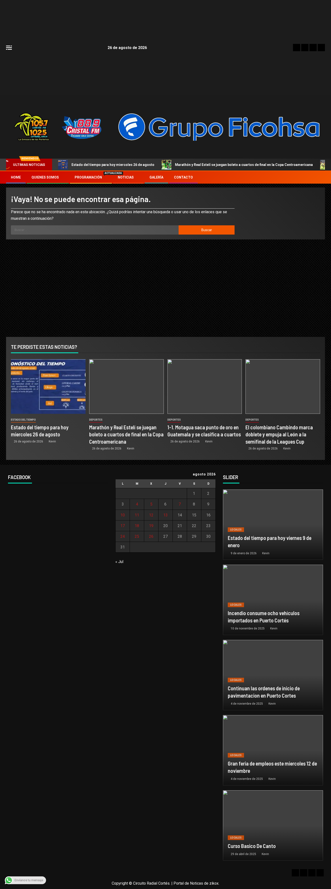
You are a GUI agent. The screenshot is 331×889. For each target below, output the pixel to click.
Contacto (183, 177)
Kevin (52, 441)
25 (137, 536)
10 (122, 515)
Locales (236, 529)
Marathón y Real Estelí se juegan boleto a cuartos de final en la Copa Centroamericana (244, 165)
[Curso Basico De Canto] (273, 825)
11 (137, 515)
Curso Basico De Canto (252, 846)
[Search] (321, 177)
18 (137, 525)
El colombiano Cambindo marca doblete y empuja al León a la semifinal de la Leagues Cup (279, 434)
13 (165, 515)
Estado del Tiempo (23, 419)
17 (122, 525)
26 (151, 536)
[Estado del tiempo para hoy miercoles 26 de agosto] (48, 386)
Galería (156, 177)
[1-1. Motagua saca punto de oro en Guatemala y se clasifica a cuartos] (204, 386)
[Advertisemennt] (219, 126)
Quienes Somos (45, 177)
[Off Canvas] (9, 48)
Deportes (95, 419)
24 (122, 536)
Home (16, 177)
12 (151, 515)
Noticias (126, 177)
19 (151, 525)
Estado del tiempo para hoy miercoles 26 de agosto (112, 165)
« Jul (119, 561)
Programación (91, 177)
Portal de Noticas (188, 883)
